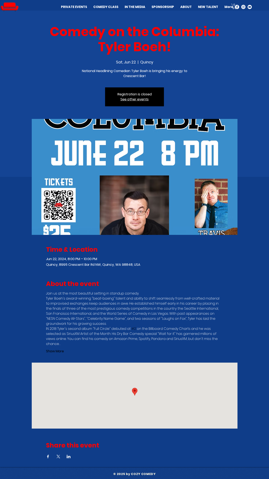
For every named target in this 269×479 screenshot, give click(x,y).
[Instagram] (243, 7)
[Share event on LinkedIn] (69, 456)
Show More (55, 351)
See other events (134, 99)
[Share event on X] (58, 456)
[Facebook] (237, 7)
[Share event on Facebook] (48, 456)
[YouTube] (250, 7)
